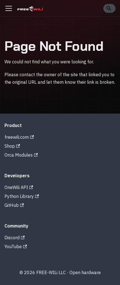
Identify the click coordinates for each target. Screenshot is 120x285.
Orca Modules (18, 155)
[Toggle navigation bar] (8, 8)
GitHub (11, 205)
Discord (12, 237)
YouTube (13, 246)
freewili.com (16, 137)
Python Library (19, 196)
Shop (9, 146)
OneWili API (16, 187)
